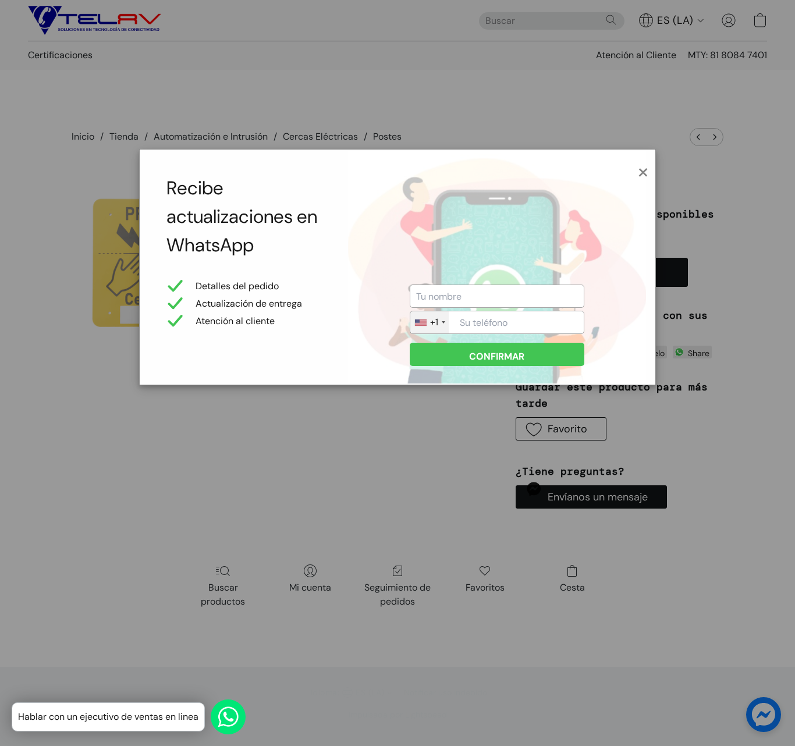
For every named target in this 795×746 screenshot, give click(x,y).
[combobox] (429, 322)
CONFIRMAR (496, 356)
